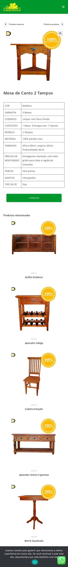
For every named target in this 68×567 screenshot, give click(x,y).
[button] (60, 33)
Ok (34, 562)
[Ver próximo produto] (62, 24)
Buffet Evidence (34, 277)
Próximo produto (51, 24)
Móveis (34, 273)
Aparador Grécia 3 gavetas (34, 474)
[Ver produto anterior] (5, 24)
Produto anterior (16, 24)
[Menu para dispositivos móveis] (63, 7)
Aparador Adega (34, 343)
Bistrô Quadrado (34, 540)
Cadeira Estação (34, 409)
